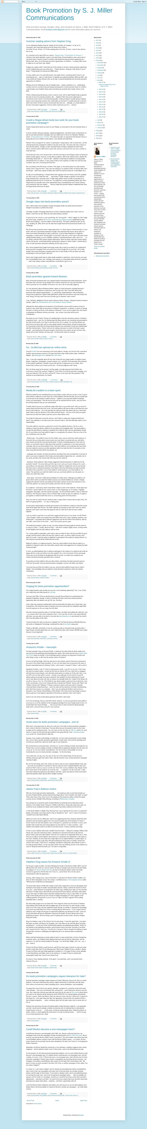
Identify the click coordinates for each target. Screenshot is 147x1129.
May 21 (101, 92)
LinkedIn (68, 624)
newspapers (46, 967)
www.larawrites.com (65, 616)
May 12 (101, 104)
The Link (55, 267)
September (100, 70)
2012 (97, 53)
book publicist (43, 1095)
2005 (97, 138)
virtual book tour (80, 193)
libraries (42, 338)
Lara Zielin (49, 638)
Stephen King (61, 111)
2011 (97, 55)
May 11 (101, 107)
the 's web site (43, 870)
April (98, 120)
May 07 (101, 109)
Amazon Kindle (35, 713)
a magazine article (74, 880)
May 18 (101, 97)
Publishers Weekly (58, 193)
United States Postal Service (55, 780)
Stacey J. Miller (100, 156)
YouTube (52, 592)
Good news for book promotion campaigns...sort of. (52, 722)
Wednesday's (67, 799)
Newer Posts (30, 1100)
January (99, 127)
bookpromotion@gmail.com (57, 30)
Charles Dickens (44, 111)
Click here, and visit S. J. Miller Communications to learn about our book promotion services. (116, 152)
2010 (97, 58)
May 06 (101, 112)
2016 (97, 43)
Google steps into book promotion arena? (47, 201)
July (98, 75)
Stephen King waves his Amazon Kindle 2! (48, 861)
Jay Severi (75, 992)
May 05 (101, 114)
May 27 (101, 82)
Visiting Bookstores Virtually (40, 137)
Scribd (34, 351)
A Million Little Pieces (36, 853)
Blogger (81, 1115)
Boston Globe (34, 967)
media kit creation (44, 577)
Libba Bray (50, 193)
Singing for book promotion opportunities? (47, 586)
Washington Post (39, 355)
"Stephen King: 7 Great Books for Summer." (68, 55)
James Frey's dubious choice (41, 789)
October (99, 67)
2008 (97, 130)
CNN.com (74, 730)
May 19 (101, 94)
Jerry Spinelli (43, 193)
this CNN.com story (75, 1035)
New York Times (56, 355)
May (98, 80)
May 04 (101, 117)
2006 (97, 136)
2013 (97, 50)
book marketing (35, 267)
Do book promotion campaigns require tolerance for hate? (56, 976)
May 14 (101, 99)
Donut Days (43, 638)
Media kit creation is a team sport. (43, 390)
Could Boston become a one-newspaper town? (50, 1029)
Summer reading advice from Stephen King (48, 41)
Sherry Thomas (49, 338)
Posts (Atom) (38, 1103)
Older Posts (83, 1100)
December (100, 62)
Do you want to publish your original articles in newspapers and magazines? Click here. (116, 162)
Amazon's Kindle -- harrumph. (41, 647)
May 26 (101, 89)
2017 (97, 40)
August (99, 73)
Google (50, 267)
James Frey (65, 853)
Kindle (40, 967)
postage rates (43, 780)
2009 (97, 60)
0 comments (54, 109)
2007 (97, 133)
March (99, 122)
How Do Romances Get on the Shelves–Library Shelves (53, 302)
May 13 (101, 102)
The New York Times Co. (71, 1095)
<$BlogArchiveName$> (102, 256)
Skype (74, 193)
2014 (97, 48)
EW (50, 111)
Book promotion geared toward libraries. (46, 276)
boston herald (51, 1095)
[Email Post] (61, 109)
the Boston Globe (59, 1095)
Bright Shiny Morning (56, 853)
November (100, 65)
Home (57, 1100)
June (99, 77)
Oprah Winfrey (73, 853)
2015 (97, 45)
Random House (67, 193)
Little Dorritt (54, 111)
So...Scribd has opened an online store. (46, 347)
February (100, 125)
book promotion (35, 111)
